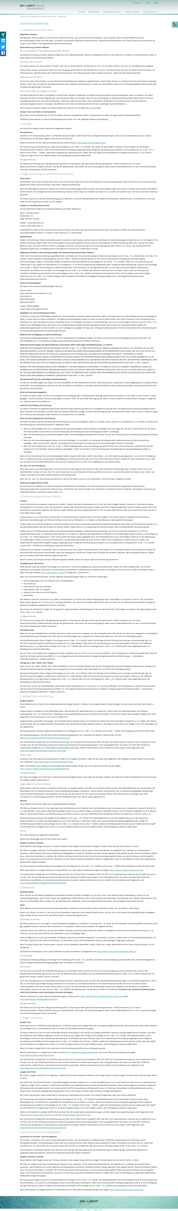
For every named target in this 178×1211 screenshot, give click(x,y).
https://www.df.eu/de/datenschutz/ (91, 143)
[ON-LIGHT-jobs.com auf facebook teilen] (3, 53)
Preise (148, 3)
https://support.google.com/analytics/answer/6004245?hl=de (44, 769)
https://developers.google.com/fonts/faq (82, 1052)
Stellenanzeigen (94, 12)
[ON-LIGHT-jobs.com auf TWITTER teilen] (3, 47)
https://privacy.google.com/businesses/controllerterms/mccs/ (45, 738)
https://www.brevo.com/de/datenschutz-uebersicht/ (102, 996)
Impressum (79, 1210)
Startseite (81, 12)
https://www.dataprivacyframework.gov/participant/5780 (43, 751)
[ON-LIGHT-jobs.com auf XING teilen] (3, 34)
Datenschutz (98, 1210)
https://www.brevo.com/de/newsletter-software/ (116, 951)
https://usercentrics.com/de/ (53, 572)
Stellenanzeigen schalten (111, 12)
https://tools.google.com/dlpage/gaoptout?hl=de (53, 762)
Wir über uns (137, 3)
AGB (88, 1210)
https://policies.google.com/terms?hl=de (74, 1115)
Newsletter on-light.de (132, 12)
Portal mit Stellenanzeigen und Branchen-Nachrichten (38, 16)
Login (156, 3)
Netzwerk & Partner (150, 12)
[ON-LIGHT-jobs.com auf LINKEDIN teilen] (3, 40)
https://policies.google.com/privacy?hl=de (126, 870)
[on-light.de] (89, 1201)
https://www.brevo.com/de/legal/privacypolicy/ (39, 999)
